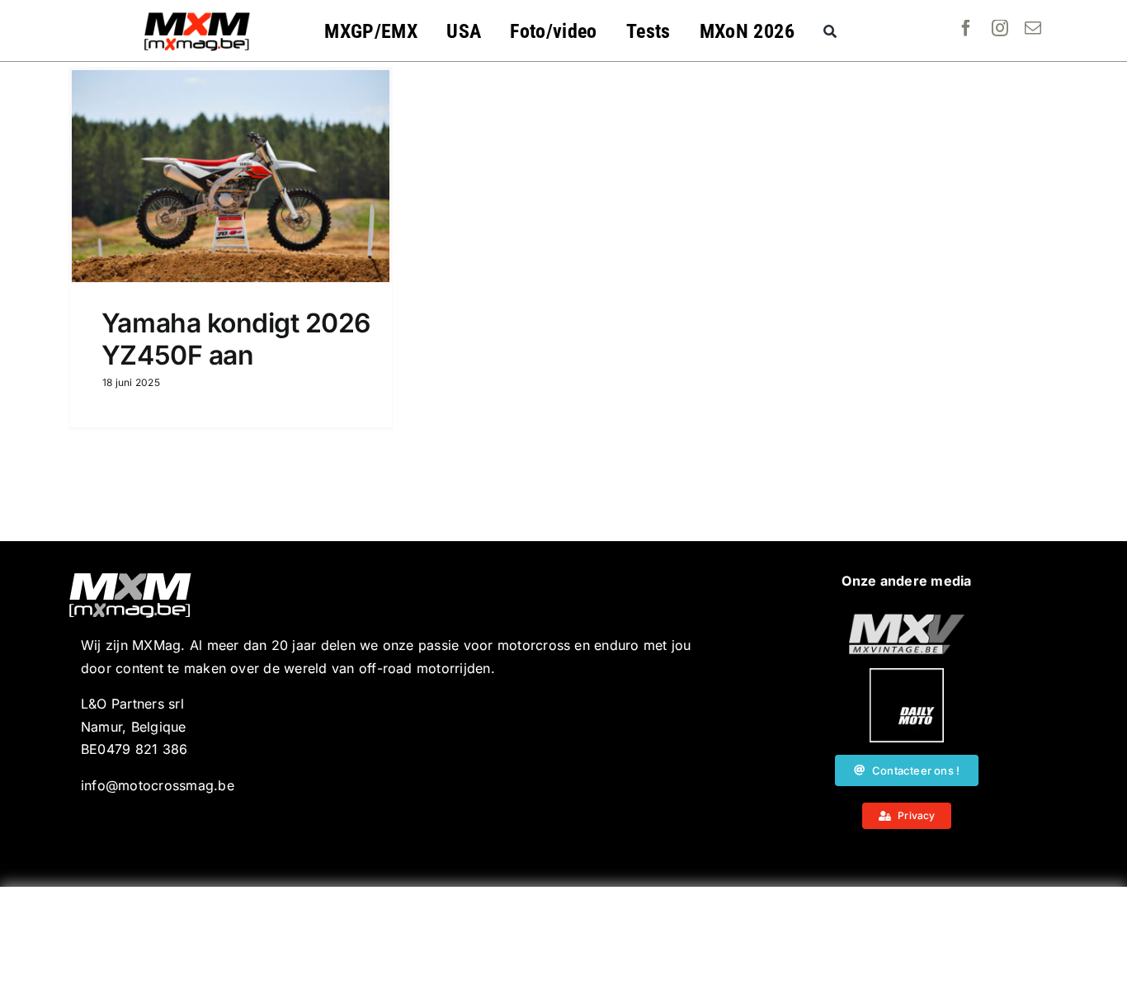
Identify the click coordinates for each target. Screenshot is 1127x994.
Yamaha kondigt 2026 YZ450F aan (235, 338)
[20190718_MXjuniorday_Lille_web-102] (907, 675)
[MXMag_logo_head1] (197, 16)
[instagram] (1000, 28)
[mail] (1033, 28)
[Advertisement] (563, 940)
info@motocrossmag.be (157, 785)
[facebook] (966, 28)
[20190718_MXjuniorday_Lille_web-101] (906, 620)
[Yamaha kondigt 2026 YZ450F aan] (230, 176)
